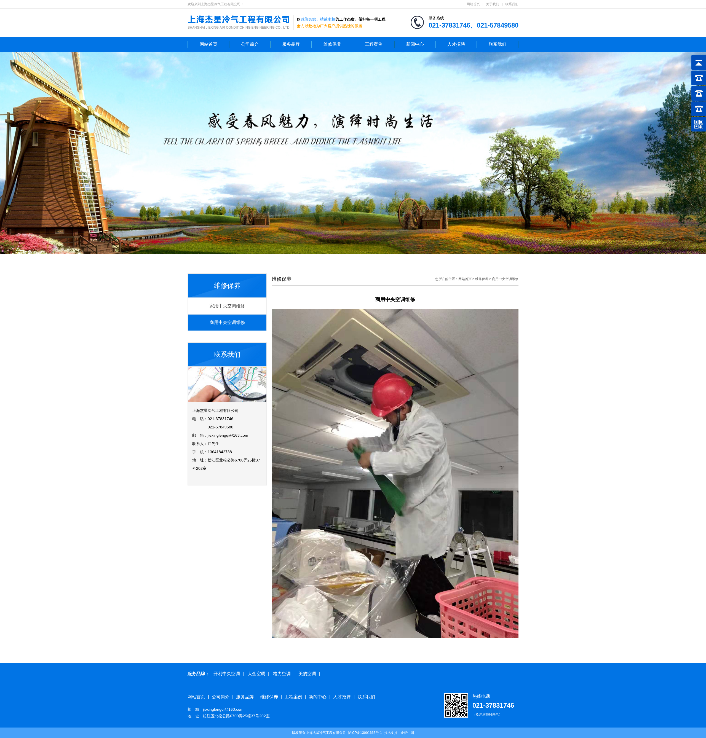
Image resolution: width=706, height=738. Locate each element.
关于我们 (492, 4)
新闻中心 (415, 44)
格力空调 (282, 673)
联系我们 (511, 4)
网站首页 (473, 4)
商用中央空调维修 (227, 322)
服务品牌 (291, 44)
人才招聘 (456, 44)
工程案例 (374, 44)
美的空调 (307, 673)
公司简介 (250, 44)
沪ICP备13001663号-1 (365, 733)
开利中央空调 (226, 673)
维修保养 (332, 44)
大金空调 (256, 673)
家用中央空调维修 (227, 306)
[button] (686, 153)
